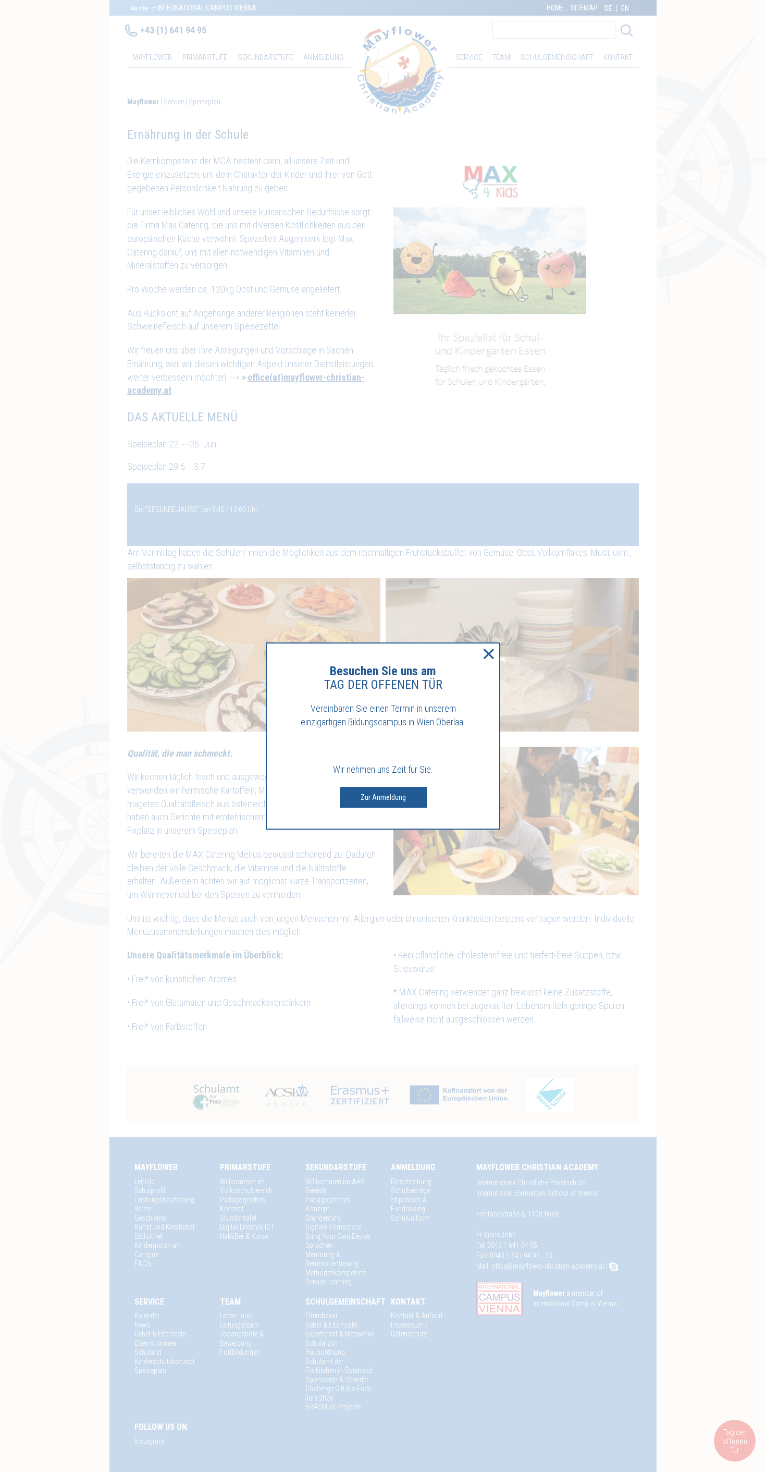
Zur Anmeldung (383, 797)
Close (489, 654)
